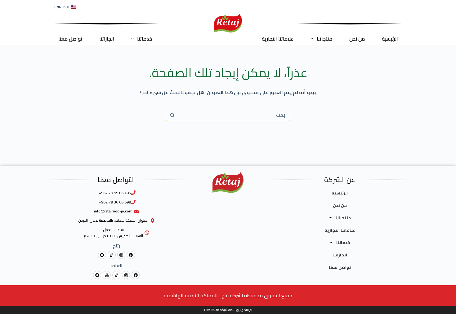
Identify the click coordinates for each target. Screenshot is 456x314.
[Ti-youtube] (107, 275)
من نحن (357, 38)
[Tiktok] (112, 255)
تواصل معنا (70, 38)
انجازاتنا (106, 38)
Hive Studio (211, 310)
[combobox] (234, 115)
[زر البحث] (172, 115)
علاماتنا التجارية (277, 38)
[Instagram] (121, 255)
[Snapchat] (102, 255)
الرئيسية (390, 38)
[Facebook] (131, 255)
